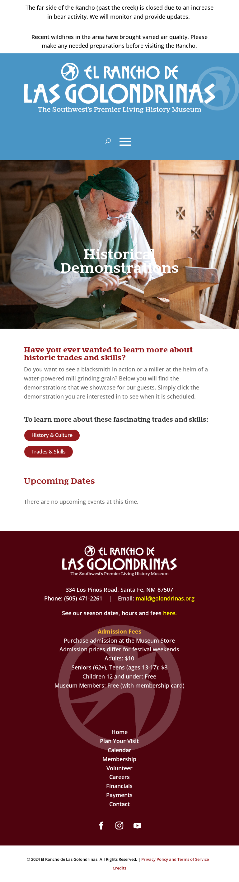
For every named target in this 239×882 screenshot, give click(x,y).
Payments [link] (119, 795)
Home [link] (119, 732)
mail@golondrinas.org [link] (165, 598)
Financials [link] (119, 786)
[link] (119, 111)
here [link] (169, 613)
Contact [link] (119, 804)
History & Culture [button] (52, 435)
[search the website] (108, 141)
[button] (101, 826)
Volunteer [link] (119, 768)
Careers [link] (119, 777)
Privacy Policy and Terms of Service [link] (175, 859)
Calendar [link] (119, 750)
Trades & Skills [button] (48, 451)
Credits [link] (119, 868)
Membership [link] (119, 759)
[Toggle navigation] (125, 141)
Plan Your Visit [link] (119, 741)
